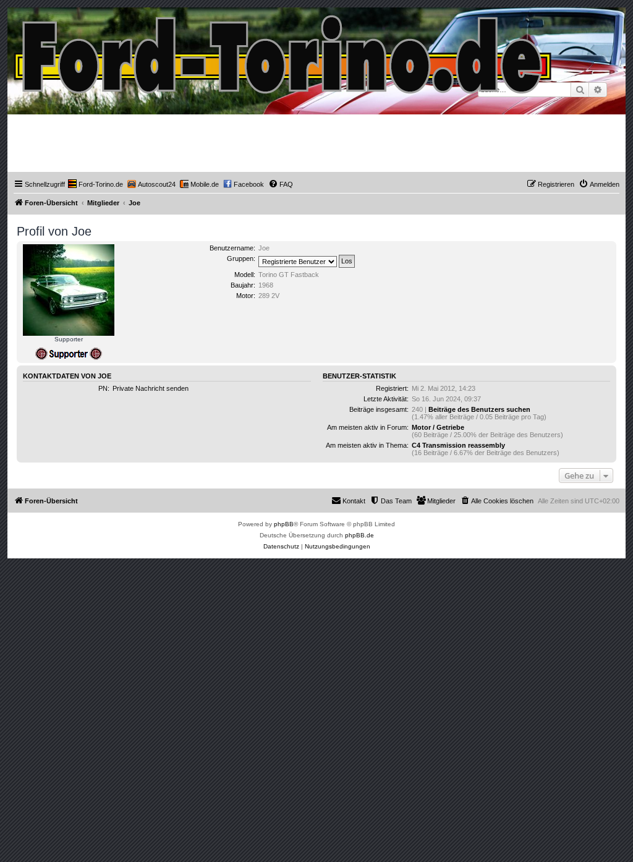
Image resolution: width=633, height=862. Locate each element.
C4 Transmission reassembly (458, 445)
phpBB (284, 524)
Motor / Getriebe (438, 427)
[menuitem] (95, 184)
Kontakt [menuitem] (353, 501)
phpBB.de (359, 535)
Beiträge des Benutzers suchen (479, 409)
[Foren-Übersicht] (283, 51)
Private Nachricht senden (151, 388)
